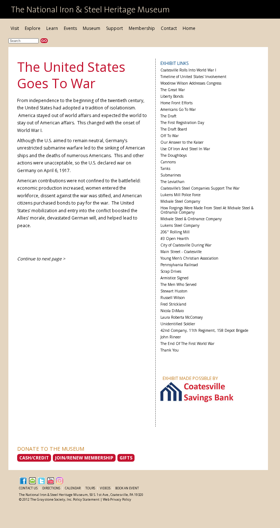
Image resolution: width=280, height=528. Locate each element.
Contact (169, 28)
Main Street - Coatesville (181, 251)
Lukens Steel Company (179, 225)
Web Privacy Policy (117, 499)
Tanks (165, 168)
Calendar (73, 488)
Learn (52, 28)
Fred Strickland (173, 304)
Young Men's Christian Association (189, 258)
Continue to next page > (41, 259)
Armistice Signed (174, 278)
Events (70, 28)
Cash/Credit (34, 458)
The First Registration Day (182, 122)
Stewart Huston (173, 291)
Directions (51, 488)
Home (189, 28)
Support (114, 28)
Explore (32, 28)
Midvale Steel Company (180, 201)
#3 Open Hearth (174, 238)
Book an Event (127, 488)
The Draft (168, 116)
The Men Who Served (178, 284)
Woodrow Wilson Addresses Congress (190, 83)
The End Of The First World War (187, 343)
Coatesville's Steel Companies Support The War (200, 188)
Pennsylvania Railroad (179, 265)
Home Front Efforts (176, 103)
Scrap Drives (170, 271)
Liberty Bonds (171, 96)
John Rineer (170, 337)
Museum (91, 28)
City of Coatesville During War (185, 245)
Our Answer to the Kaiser (181, 142)
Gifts (126, 458)
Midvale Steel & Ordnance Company (191, 219)
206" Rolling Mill (175, 232)
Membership (142, 28)
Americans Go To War (178, 109)
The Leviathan (172, 181)
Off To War (169, 135)
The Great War (172, 90)
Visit (15, 28)
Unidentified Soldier (177, 324)
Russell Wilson (172, 297)
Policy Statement (86, 499)
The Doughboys (173, 155)
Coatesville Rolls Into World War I (188, 70)
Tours (90, 488)
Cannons (168, 162)
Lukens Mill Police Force (180, 195)
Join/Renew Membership (84, 458)
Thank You (169, 350)
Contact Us (28, 488)
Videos (105, 488)
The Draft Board (173, 129)
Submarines (170, 175)
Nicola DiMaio (172, 310)
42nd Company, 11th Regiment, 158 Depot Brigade (204, 330)
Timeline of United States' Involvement (193, 76)
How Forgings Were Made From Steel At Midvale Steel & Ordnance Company (206, 210)
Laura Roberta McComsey (181, 317)
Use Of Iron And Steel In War (185, 149)
